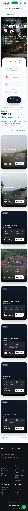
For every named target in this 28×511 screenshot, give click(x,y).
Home (2, 14)
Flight (18, 489)
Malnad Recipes (19, 475)
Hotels (4, 494)
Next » (24, 439)
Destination (13, 68)
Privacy (8, 508)
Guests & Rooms (14, 83)
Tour (18, 492)
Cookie (17, 477)
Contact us (4, 468)
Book (14, 2)
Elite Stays (5, 492)
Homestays (5, 487)
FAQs (2, 473)
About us (3, 465)
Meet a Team (4, 476)
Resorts (4, 489)
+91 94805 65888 (9, 454)
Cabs (18, 494)
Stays (9, 61)
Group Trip (20, 61)
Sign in (17, 468)
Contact (12, 89)
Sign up (17, 465)
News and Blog (5, 470)
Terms (12, 508)
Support (17, 480)
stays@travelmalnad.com (11, 457)
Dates (11, 75)
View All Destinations (18, 130)
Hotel (18, 487)
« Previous (5, 439)
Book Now (19, 163)
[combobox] (17, 77)
